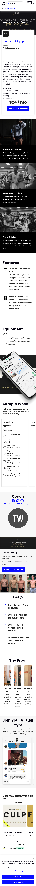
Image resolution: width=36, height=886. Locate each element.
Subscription (20, 842)
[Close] (33, 858)
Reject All (18, 877)
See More (19, 823)
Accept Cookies (18, 882)
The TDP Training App (14, 41)
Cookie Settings (18, 871)
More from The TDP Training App (18, 504)
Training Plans (10, 8)
